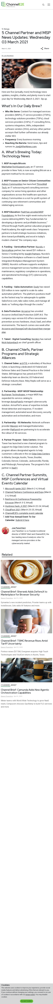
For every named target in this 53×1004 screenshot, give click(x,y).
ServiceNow (8, 250)
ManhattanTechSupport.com (16, 166)
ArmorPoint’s (17, 401)
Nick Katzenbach (10, 342)
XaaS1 (14, 468)
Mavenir (14, 426)
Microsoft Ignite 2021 (15, 488)
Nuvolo (39, 246)
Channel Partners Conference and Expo (24, 492)
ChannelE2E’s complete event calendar (24, 513)
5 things (5, 29)
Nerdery (36, 339)
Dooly (36, 287)
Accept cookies (26, 1001)
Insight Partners (32, 254)
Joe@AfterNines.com (26, 146)
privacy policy (30, 994)
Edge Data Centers (41, 454)
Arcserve (25, 311)
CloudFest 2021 (13, 509)
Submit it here (22, 520)
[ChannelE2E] (12, 4)
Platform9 (15, 429)
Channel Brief (9, 587)
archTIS (23, 363)
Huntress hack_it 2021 (16, 506)
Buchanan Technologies (13, 394)
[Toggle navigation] (49, 4)
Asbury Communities (12, 184)
